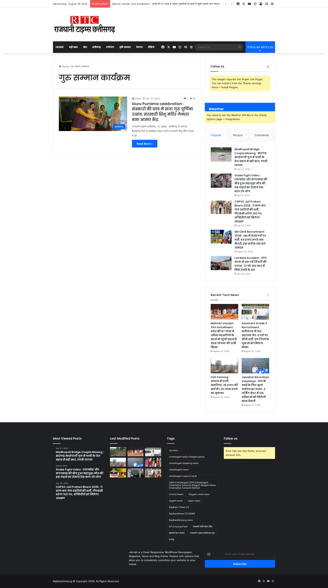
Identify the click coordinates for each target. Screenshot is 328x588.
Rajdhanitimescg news (181, 520)
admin (138, 98)
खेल (85, 47)
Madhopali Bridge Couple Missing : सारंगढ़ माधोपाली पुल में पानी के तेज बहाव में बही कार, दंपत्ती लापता (250, 157)
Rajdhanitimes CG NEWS (182, 513)
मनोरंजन (110, 47)
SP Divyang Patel (178, 526)
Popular (216, 135)
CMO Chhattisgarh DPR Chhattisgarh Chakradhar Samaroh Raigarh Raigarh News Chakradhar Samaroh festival (192, 485)
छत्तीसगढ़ (96, 47)
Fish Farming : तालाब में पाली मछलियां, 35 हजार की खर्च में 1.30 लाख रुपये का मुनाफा (224, 385)
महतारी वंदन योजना (177, 532)
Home (60, 47)
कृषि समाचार (125, 47)
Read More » (145, 143)
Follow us (230, 438)
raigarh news (176, 500)
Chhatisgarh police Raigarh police (187, 456)
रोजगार (139, 47)
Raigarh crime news (199, 494)
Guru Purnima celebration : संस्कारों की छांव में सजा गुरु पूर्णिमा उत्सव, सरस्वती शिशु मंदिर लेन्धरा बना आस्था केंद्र (162, 111)
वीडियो (151, 47)
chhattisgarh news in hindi (183, 476)
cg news (173, 450)
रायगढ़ (171, 539)
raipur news (194, 500)
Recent (238, 135)
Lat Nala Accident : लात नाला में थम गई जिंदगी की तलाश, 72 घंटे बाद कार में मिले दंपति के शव (250, 264)
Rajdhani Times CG (179, 507)
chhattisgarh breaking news (183, 463)
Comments (261, 135)
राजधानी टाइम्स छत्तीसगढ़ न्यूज (202, 532)
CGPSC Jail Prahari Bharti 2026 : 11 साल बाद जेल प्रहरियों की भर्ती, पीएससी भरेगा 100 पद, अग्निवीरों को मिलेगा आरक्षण (250, 211)
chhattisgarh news (178, 469)
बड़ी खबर (73, 47)
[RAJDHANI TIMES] (84, 25)
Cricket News (176, 494)
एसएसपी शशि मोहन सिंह (202, 526)
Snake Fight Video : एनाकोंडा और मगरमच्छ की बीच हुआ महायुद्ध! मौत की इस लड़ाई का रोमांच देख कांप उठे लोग (250, 183)
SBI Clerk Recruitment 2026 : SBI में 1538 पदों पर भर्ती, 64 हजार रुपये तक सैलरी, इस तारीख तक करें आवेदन (250, 240)
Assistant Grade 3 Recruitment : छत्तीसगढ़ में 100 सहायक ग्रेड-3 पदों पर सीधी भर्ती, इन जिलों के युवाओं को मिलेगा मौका (255, 335)
